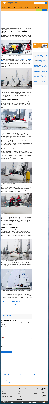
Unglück (10, 374)
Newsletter (27, 387)
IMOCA (46, 379)
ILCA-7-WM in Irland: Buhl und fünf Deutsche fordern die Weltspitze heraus (40, 57)
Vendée (3, 393)
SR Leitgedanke (35, 388)
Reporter (34, 387)
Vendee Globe (6, 377)
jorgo (34, 55)
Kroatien (11, 391)
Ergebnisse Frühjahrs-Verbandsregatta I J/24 (10, 304)
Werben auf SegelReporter (32, 402)
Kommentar (3, 326)
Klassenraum (27, 388)
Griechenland (12, 393)
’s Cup (5, 390)
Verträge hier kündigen (44, 402)
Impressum (3, 402)
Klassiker (18, 391)
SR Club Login (38, 9)
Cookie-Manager (21, 402)
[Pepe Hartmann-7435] (16, 213)
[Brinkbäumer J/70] (16, 129)
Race (6, 394)
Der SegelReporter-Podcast (43, 388)
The (2, 394)
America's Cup (33, 377)
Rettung (27, 379)
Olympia (31, 379)
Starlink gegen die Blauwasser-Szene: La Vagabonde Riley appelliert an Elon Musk (40, 67)
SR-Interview (40, 374)
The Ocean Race (15, 380)
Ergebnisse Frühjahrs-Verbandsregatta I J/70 (10, 301)
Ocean (4, 394)
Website (2, 346)
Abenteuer (35, 374)
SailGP (3, 388)
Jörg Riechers (45, 380)
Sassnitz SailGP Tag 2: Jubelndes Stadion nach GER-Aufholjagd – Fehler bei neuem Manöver (40, 62)
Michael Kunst (35, 393)
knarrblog (30, 380)
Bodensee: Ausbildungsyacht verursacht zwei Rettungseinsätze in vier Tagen (39, 81)
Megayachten (19, 390)
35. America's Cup (39, 380)
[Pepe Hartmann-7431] (16, 259)
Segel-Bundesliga (16, 374)
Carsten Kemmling (7, 315)
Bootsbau (19, 396)
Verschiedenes (19, 399)
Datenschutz (12, 402)
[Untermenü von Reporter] (33, 7)
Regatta (3, 387)
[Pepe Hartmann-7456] (16, 88)
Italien (11, 396)
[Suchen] (46, 3)
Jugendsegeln (45, 374)
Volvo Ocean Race (23, 380)
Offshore (3, 391)
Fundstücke (19, 394)
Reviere (11, 390)
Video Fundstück (29, 374)
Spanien (11, 394)
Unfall (34, 380)
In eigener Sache (35, 390)
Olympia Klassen (5, 382)
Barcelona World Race (4, 374)
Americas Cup (5, 380)
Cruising (22, 374)
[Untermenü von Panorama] (17, 7)
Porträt (18, 388)
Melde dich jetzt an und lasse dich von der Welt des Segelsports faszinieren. (39, 50)
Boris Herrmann (12, 382)
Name (2, 337)
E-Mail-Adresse (4, 342)
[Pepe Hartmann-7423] (16, 182)
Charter (11, 388)
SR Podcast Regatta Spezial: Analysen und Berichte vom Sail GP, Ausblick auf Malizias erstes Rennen (40, 76)
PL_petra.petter (36, 65)
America (3, 390)
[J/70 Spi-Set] (16, 54)
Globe (5, 393)
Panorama (19, 387)
